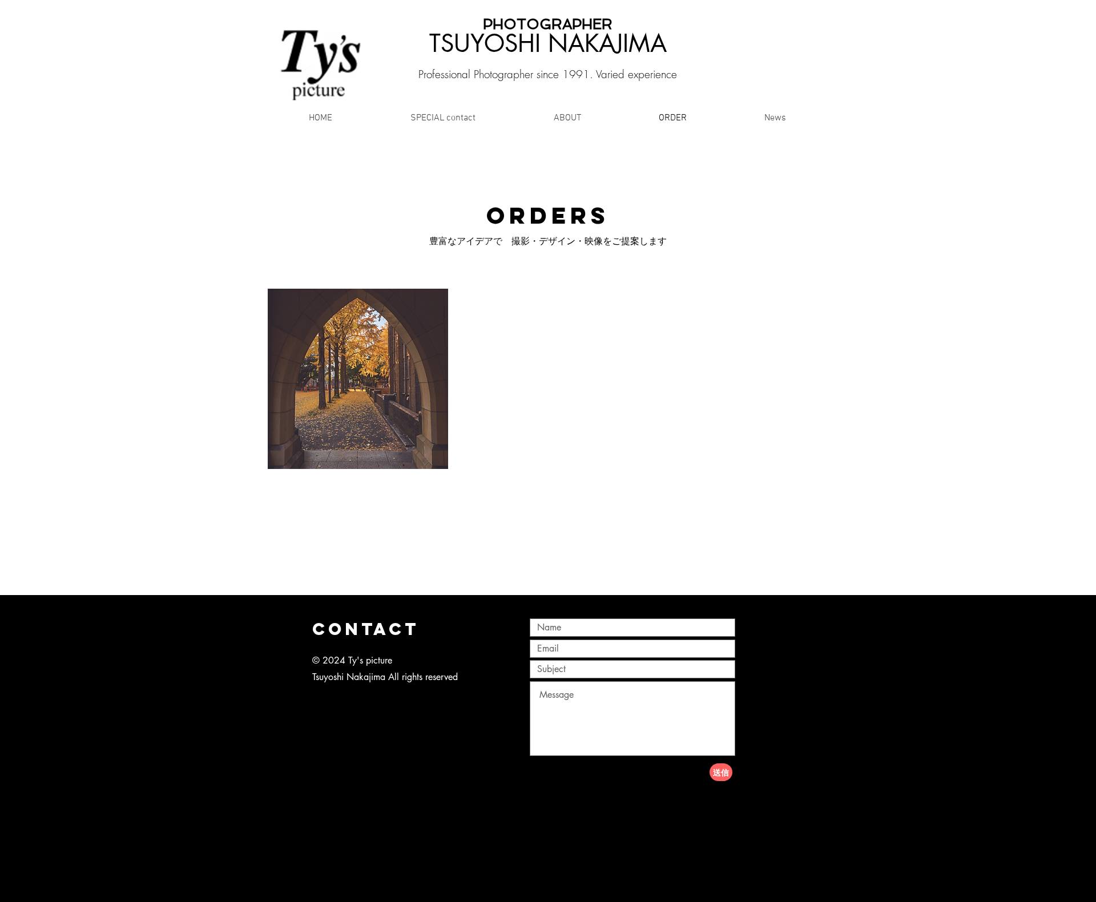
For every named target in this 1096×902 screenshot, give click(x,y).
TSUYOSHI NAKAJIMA (548, 43)
